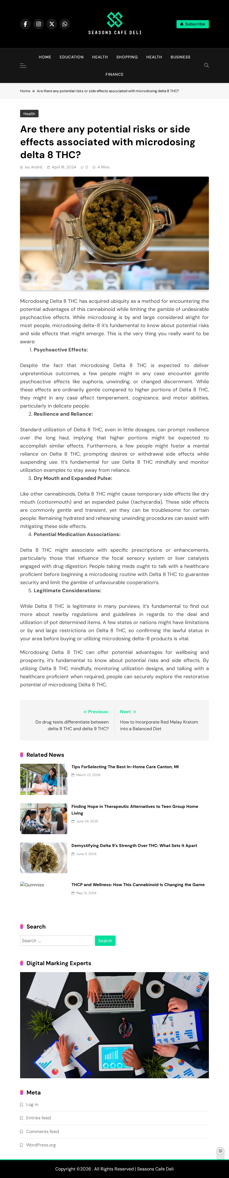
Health (100, 57)
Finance (115, 74)
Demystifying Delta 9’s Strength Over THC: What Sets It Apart (134, 845)
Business (180, 57)
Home (45, 57)
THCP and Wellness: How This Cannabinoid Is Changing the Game (138, 884)
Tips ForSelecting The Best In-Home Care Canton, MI (125, 767)
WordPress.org (41, 1145)
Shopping (127, 57)
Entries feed (38, 1118)
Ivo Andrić (34, 167)
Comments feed (42, 1131)
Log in (32, 1104)
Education (72, 57)
